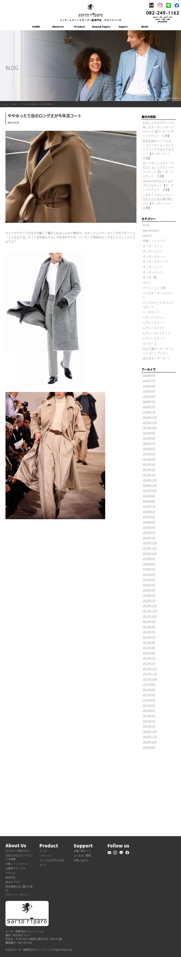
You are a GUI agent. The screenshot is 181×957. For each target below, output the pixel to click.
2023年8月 (149, 564)
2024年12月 (150, 480)
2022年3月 (149, 653)
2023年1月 (149, 601)
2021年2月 (149, 721)
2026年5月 (149, 391)
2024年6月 (149, 512)
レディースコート (154, 322)
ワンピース (150, 343)
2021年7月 (149, 695)
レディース (45, 855)
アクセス (10, 873)
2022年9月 (149, 622)
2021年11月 (150, 674)
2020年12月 (150, 732)
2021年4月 (149, 711)
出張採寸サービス (15, 868)
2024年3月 (149, 527)
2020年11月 (150, 737)
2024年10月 (150, 491)
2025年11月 (150, 423)
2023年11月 (150, 548)
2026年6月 (149, 386)
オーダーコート (152, 246)
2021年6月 (149, 700)
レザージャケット (154, 317)
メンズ (43, 851)
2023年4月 (149, 585)
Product (79, 26)
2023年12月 (150, 543)
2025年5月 (149, 454)
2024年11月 (150, 485)
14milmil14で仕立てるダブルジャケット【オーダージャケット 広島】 (158, 185)
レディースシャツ (154, 328)
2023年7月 (149, 569)
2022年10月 (150, 616)
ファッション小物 (154, 288)
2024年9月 (149, 496)
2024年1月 (149, 538)
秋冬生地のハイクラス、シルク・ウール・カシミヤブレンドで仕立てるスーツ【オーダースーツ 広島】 (158, 149)
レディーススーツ (154, 338)
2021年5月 (149, 705)
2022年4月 (149, 648)
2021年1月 (149, 726)
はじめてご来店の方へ (17, 850)
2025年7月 (149, 444)
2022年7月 (149, 632)
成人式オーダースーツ (157, 358)
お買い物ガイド (82, 851)
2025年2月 (149, 470)
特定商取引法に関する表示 (19, 888)
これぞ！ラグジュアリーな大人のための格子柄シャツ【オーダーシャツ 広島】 (158, 201)
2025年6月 (149, 449)
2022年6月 (149, 637)
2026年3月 (149, 402)
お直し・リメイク (154, 241)
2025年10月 (150, 428)
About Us (58, 26)
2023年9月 (149, 559)
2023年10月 (150, 554)
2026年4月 (149, 396)
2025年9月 (149, 433)
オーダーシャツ (152, 251)
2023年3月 (149, 590)
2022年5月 (149, 643)
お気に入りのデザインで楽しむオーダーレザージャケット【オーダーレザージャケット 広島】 (158, 129)
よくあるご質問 (82, 855)
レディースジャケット (156, 333)
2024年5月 (149, 517)
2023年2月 (149, 595)
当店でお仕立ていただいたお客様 (19, 857)
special (147, 235)
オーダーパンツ (153, 272)
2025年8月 (149, 438)
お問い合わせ (81, 860)
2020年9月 (149, 747)
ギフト (147, 282)
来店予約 (10, 877)
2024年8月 (149, 501)
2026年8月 (149, 375)
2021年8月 (149, 690)
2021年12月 (150, 669)
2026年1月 (149, 412)
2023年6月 (149, 574)
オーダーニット (152, 267)
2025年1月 (149, 475)
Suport (123, 26)
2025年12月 (150, 417)
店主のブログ (12, 882)
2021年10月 (150, 679)
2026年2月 (149, 407)
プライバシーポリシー (17, 894)
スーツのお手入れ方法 (51, 860)
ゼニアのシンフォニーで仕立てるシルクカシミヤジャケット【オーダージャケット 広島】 (158, 169)
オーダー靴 (150, 277)
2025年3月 (149, 464)
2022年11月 (150, 611)
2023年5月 (149, 580)
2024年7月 (149, 506)
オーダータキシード (155, 261)
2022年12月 (150, 606)
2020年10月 (150, 742)
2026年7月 (149, 381)
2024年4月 (149, 522)
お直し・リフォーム (16, 863)
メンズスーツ (151, 312)
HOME (36, 26)
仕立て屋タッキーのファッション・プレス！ (158, 350)
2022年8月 (149, 627)
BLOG (144, 26)
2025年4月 (149, 459)
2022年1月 (149, 663)
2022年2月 (149, 658)
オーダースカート (154, 256)
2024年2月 (149, 533)
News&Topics (101, 26)
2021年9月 (149, 684)
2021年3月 (149, 716)
